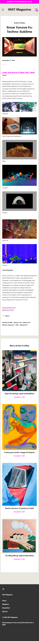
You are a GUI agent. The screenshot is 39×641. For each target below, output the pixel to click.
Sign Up (4, 611)
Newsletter (6, 608)
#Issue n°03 (18, 322)
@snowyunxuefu (8, 310)
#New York (26, 322)
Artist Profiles (19, 23)
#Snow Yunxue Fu (8, 325)
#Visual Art (23, 325)
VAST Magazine (19, 9)
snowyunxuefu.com (9, 307)
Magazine (5, 604)
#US (17, 325)
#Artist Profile (7, 322)
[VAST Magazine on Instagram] (3, 589)
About (4, 600)
